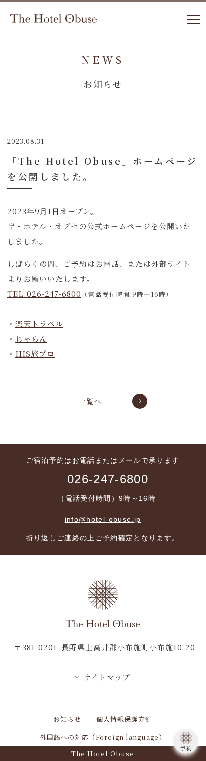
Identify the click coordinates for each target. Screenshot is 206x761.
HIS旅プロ (35, 353)
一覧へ (90, 401)
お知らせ (68, 719)
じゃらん (32, 338)
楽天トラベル (40, 323)
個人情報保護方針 (124, 719)
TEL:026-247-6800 (45, 293)
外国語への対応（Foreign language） (103, 737)
